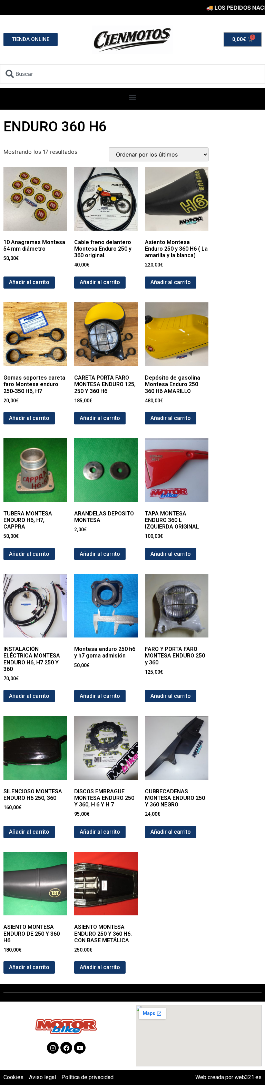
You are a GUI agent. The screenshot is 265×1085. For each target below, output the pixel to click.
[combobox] (132, 73)
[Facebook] (66, 1048)
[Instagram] (53, 1048)
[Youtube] (80, 1048)
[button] (132, 97)
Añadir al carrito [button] (29, 282)
